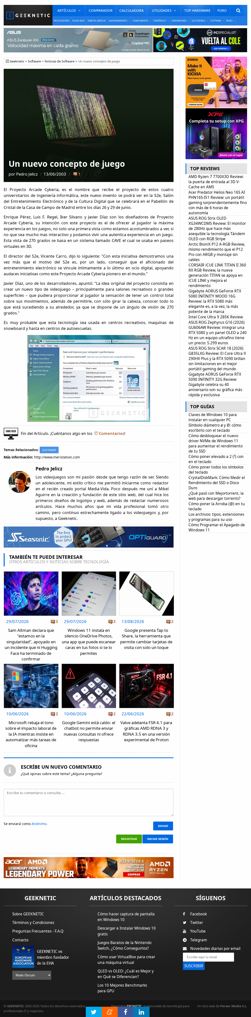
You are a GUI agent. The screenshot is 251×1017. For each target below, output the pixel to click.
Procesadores (62, 20)
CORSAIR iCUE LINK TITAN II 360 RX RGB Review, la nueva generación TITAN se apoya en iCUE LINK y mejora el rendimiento (217, 275)
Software (34, 61)
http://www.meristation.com (57, 457)
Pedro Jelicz (27, 174)
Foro (222, 10)
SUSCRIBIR (193, 966)
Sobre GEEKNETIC (28, 914)
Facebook (198, 914)
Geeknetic (17, 61)
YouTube (198, 931)
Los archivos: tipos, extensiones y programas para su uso (216, 517)
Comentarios (111, 433)
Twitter (196, 922)
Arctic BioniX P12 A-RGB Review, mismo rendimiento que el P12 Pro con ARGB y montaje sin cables (216, 252)
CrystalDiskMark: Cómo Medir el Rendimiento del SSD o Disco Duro (216, 483)
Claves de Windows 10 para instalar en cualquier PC (212, 417)
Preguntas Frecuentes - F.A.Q (37, 931)
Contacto (20, 940)
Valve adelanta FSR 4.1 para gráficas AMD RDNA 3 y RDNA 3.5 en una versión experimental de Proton (146, 731)
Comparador (101, 10)
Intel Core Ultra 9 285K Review (215, 317)
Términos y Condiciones (33, 922)
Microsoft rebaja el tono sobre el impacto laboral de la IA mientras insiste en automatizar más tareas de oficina (30, 734)
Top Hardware (197, 10)
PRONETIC (134, 1006)
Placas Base (78, 20)
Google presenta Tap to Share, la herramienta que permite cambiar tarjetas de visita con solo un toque (146, 638)
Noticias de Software (60, 61)
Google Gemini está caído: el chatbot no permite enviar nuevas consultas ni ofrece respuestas (88, 731)
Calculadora (131, 10)
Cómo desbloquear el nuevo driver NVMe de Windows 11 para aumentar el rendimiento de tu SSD (215, 443)
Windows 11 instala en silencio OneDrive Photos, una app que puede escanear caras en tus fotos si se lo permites (89, 641)
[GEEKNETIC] (28, 15)
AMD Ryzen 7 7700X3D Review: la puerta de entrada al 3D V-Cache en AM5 (216, 182)
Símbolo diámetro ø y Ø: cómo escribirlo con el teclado (214, 428)
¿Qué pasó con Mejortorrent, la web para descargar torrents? (216, 496)
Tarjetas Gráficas (97, 20)
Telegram (198, 940)
